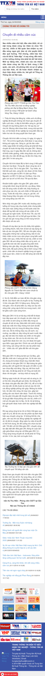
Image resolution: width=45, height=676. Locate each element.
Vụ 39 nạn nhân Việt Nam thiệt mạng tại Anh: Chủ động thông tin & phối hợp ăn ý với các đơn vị (22, 548)
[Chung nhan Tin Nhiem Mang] (6, 657)
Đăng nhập (40, 22)
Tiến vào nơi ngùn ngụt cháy (14, 570)
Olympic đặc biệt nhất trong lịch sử (16, 515)
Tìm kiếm (35, 9)
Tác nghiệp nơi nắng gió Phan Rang (17, 575)
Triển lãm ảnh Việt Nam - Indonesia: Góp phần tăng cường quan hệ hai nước (21, 556)
